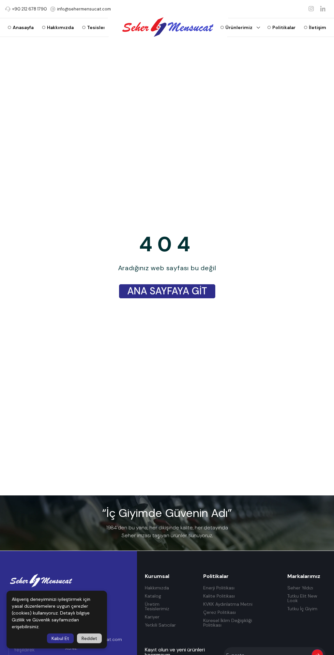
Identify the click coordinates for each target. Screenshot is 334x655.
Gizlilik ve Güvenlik (31, 620)
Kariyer (152, 617)
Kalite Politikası (219, 596)
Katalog (153, 596)
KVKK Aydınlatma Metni (227, 604)
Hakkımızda (157, 587)
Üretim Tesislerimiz (157, 606)
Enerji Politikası (219, 587)
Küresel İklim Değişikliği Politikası (227, 623)
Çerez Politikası (219, 612)
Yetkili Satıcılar (160, 625)
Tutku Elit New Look (302, 598)
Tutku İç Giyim (302, 608)
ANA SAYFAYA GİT (167, 291)
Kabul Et (60, 638)
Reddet (89, 638)
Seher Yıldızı (300, 587)
